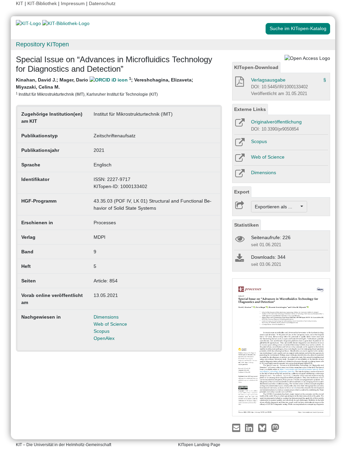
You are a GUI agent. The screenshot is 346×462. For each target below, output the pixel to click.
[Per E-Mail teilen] (237, 427)
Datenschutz (102, 3)
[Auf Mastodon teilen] (275, 427)
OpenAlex (104, 338)
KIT (19, 3)
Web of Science (110, 324)
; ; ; (104, 86)
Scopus (101, 331)
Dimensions (106, 317)
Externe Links (250, 109)
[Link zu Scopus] (239, 144)
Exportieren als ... (277, 206)
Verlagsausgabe (268, 80)
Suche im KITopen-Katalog (298, 28)
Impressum (73, 3)
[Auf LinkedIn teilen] (250, 427)
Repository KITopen (42, 44)
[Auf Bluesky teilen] (264, 427)
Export (241, 191)
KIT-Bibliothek (42, 3)
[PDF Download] (239, 83)
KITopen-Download (256, 67)
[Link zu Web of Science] (239, 160)
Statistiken (246, 225)
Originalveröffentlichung (276, 121)
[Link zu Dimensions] (239, 175)
